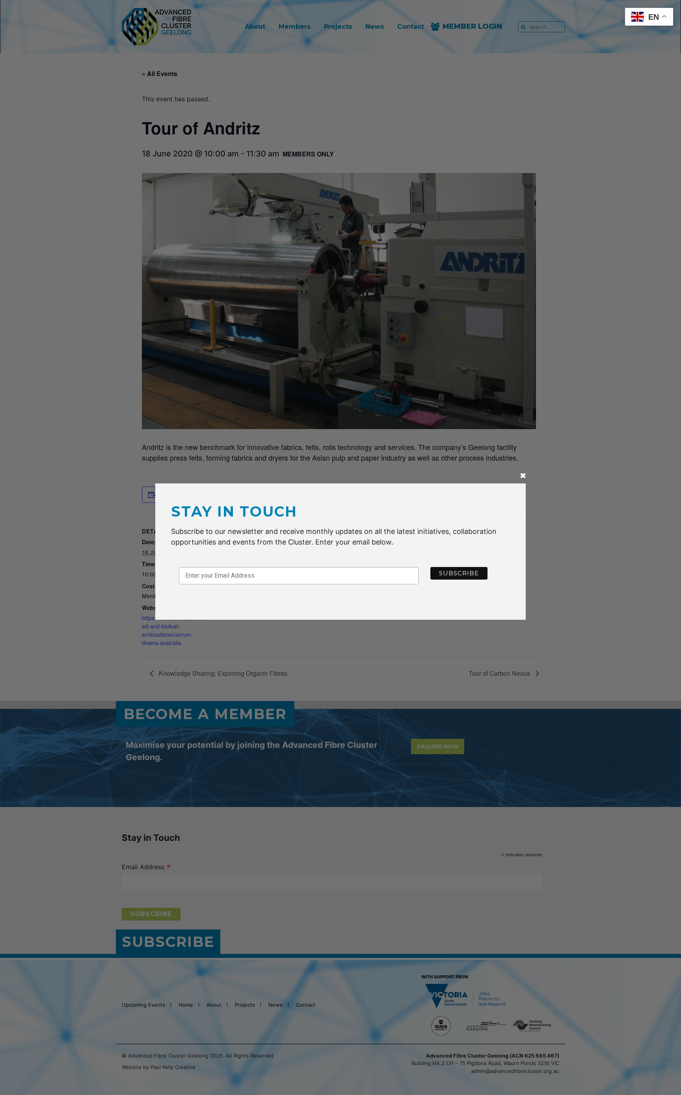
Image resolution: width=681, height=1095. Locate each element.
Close (523, 476)
